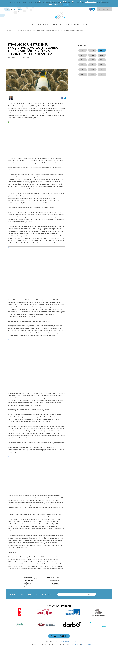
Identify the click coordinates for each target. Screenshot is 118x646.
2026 (82, 50)
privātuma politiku (90, 2)
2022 (92, 55)
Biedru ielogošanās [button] (104, 9)
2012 (101, 69)
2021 (101, 55)
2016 (92, 65)
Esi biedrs (69, 24)
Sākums (33, 24)
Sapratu (66, 4)
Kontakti (85, 24)
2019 (92, 60)
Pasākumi (46, 24)
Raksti (39, 24)
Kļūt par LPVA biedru (59, 636)
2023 (82, 55)
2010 (92, 74)
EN (11, 9)
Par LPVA (55, 24)
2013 (92, 69)
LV (8, 9)
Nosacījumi (76, 644)
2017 (82, 65)
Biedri (62, 24)
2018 (101, 60)
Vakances (77, 24)
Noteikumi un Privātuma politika (67, 641)
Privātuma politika (86, 644)
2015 (101, 65)
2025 (92, 50)
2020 (82, 60)
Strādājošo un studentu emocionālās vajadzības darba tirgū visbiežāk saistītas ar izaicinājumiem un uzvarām (50, 30)
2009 (101, 74)
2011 (82, 74)
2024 (101, 50)
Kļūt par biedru (18, 9)
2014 (82, 69)
